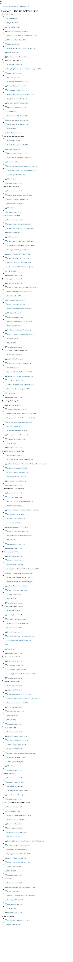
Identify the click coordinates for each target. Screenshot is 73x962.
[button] (1, 1)
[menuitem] (1, 4)
